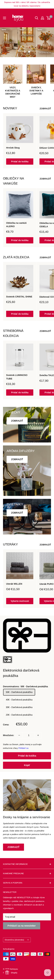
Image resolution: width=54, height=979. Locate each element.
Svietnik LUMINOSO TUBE (16, 377)
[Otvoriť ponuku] (4, 18)
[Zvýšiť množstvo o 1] (38, 735)
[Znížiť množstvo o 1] (19, 735)
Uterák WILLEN (14, 584)
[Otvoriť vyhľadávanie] (36, 18)
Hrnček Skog (13, 147)
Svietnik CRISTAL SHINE (19, 296)
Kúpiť (27, 765)
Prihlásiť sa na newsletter (22, 925)
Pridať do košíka (19, 161)
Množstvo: (8, 735)
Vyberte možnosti (20, 601)
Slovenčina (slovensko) (14, 940)
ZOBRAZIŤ (45, 108)
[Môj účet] (42, 18)
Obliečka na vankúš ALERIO (16, 225)
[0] (48, 18)
